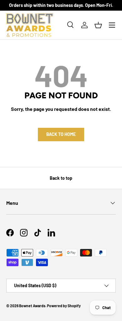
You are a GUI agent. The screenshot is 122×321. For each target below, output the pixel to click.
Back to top (61, 178)
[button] (98, 25)
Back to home (61, 134)
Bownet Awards (32, 305)
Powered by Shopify (64, 305)
